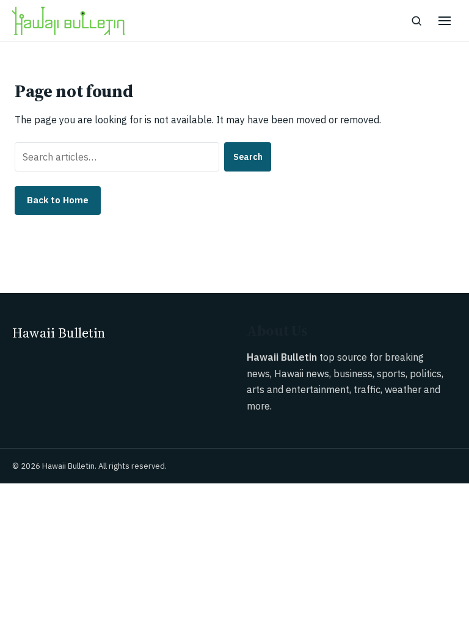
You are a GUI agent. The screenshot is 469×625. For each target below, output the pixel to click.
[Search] (416, 21)
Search (248, 156)
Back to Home (58, 200)
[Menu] (444, 21)
